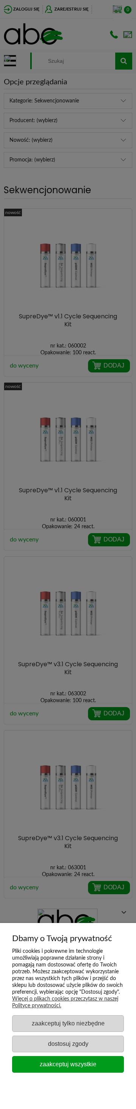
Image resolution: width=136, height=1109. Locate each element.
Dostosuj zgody (68, 1043)
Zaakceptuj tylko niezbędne (68, 1023)
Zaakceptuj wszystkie (68, 1064)
